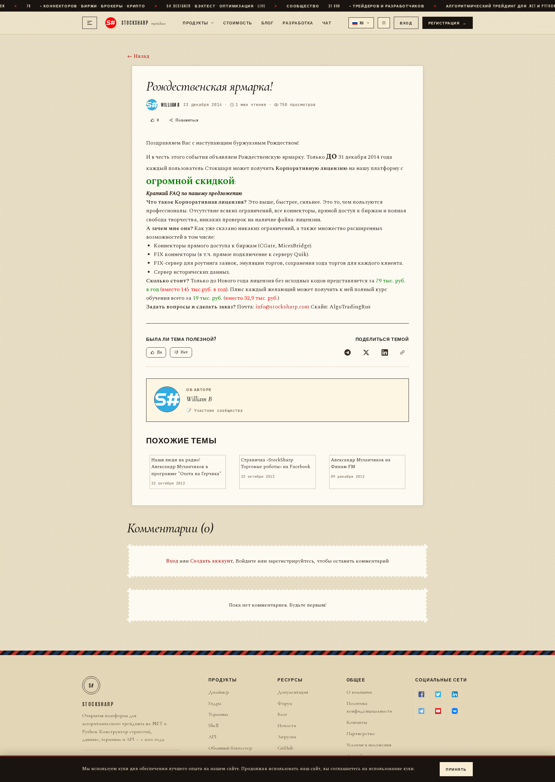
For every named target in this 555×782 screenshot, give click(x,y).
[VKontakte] (455, 711)
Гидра (214, 703)
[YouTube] (438, 711)
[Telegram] (347, 352)
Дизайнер (218, 692)
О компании (359, 692)
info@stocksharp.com (282, 307)
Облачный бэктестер (230, 748)
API (212, 737)
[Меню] (89, 23)
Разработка (298, 22)
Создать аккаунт (211, 561)
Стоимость (237, 22)
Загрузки (287, 737)
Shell (213, 725)
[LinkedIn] (384, 352)
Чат (326, 22)
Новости (287, 725)
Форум (285, 703)
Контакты (357, 722)
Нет (184, 352)
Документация (293, 692)
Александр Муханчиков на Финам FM (361, 463)
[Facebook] (421, 694)
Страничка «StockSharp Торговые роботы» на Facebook (275, 463)
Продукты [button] (195, 22)
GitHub (285, 748)
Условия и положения (369, 745)
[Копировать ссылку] (402, 352)
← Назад (138, 56)
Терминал (218, 714)
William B (199, 399)
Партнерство (361, 733)
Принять (456, 769)
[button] (361, 22)
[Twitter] (366, 352)
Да (159, 352)
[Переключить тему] (384, 22)
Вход (406, 22)
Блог (267, 22)
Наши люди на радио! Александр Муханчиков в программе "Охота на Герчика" (186, 467)
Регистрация (447, 22)
